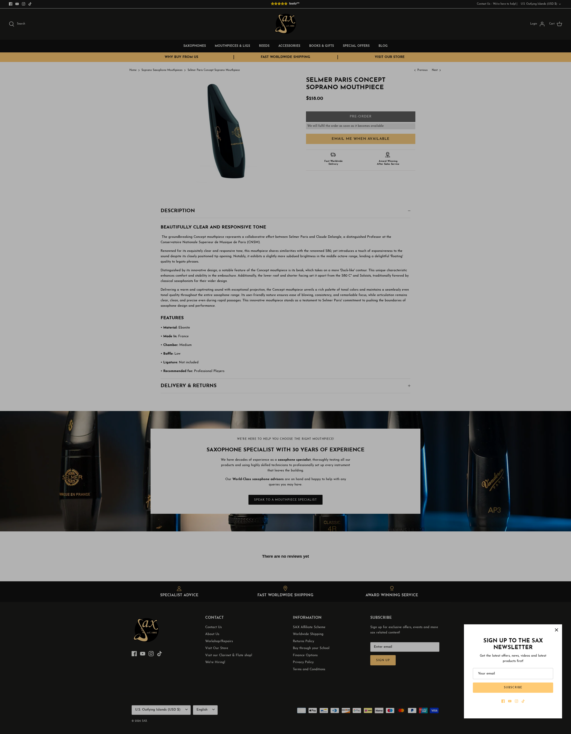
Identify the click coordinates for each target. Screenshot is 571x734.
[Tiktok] (523, 701)
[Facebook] (503, 701)
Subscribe (513, 687)
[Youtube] (509, 701)
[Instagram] (516, 701)
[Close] (556, 630)
